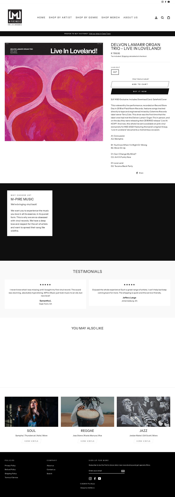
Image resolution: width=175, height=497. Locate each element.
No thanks (87, 281)
